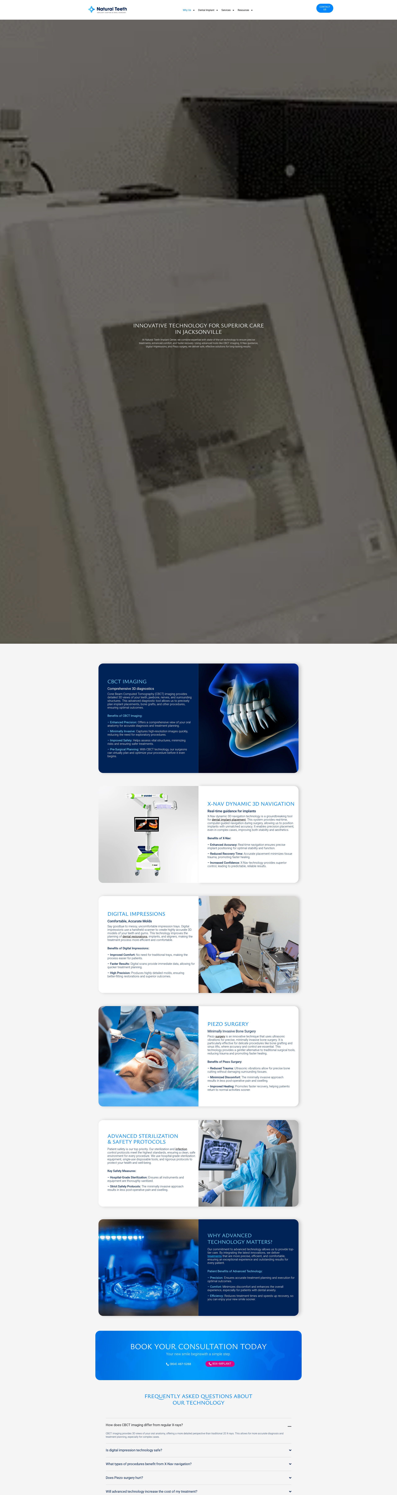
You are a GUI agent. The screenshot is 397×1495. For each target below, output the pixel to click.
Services (226, 10)
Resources (243, 10)
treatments (214, 1256)
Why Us (187, 10)
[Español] (319, 8)
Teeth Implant (161, 339)
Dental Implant (206, 10)
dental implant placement (229, 819)
